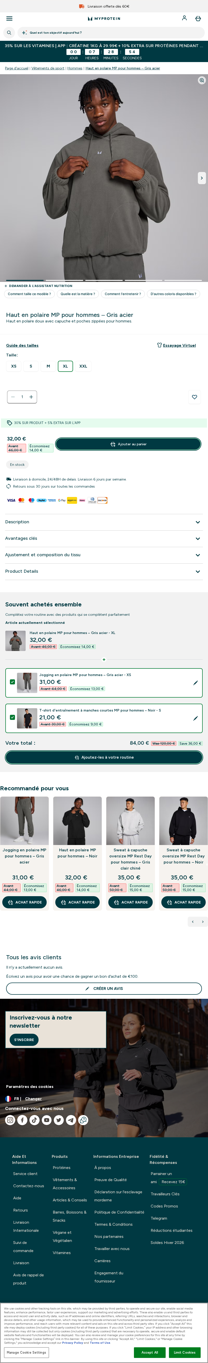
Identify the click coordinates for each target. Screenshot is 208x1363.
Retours (20, 1210)
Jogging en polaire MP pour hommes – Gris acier (24, 856)
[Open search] (9, 33)
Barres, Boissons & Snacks (69, 1216)
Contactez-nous (28, 1186)
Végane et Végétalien (62, 1236)
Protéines (62, 1167)
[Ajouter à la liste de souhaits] (194, 397)
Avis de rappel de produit (28, 1279)
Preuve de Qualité (110, 1180)
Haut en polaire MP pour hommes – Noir (77, 853)
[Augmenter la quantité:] (31, 397)
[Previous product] (193, 922)
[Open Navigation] (9, 18)
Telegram (159, 1218)
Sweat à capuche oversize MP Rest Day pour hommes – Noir (183, 856)
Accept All (150, 1352)
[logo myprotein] (104, 18)
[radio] (13, 366)
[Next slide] (207, 864)
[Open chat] (83, 1120)
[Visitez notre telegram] (71, 1120)
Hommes (74, 68)
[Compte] (184, 18)
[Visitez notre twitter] (59, 1120)
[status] (22, 397)
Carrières (102, 1261)
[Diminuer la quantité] (13, 397)
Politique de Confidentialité (119, 1212)
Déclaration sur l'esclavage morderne (118, 1196)
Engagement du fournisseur (108, 1277)
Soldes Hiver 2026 (167, 1242)
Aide (17, 1198)
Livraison (21, 1263)
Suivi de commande (23, 1246)
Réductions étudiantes (172, 1230)
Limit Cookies (185, 1352)
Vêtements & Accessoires (65, 1184)
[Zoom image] (202, 80)
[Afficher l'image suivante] (202, 178)
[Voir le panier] (198, 18)
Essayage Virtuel (179, 345)
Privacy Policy (72, 1343)
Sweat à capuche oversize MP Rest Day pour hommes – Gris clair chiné (130, 859)
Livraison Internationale (26, 1226)
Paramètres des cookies (30, 1086)
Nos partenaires (109, 1236)
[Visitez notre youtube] (47, 1120)
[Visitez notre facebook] (22, 1120)
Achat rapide (28, 902)
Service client (25, 1174)
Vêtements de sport (47, 68)
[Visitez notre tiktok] (34, 1120)
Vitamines (62, 1253)
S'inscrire (24, 1040)
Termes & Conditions (113, 1224)
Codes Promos (164, 1206)
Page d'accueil (16, 68)
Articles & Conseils (70, 1200)
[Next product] (203, 922)
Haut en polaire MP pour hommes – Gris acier (122, 68)
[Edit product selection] (195, 682)
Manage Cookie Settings (26, 1352)
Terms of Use (100, 1343)
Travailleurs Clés (165, 1194)
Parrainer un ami (168, 1178)
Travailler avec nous (112, 1248)
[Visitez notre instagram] (10, 1120)
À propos (102, 1167)
